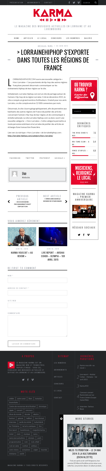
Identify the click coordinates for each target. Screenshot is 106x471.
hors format (39, 418)
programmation (15, 442)
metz (18, 434)
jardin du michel (25, 422)
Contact (58, 397)
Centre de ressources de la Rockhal (22, 406)
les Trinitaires (14, 426)
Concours (56, 38)
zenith (22, 454)
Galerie (88, 38)
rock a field (35, 442)
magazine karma (39, 430)
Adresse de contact (18, 288)
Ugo (24, 173)
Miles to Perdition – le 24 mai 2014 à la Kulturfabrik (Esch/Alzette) (85, 453)
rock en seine (14, 446)
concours (29, 410)
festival (12, 418)
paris (39, 438)
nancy (35, 434)
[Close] (61, 419)
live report (13, 430)
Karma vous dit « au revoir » (22, 254)
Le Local (42, 38)
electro (36, 414)
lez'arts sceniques (29, 426)
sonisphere (26, 450)
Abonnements (60, 370)
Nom (10, 276)
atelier (11, 399)
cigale (11, 410)
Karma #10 (84, 386)
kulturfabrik (38, 422)
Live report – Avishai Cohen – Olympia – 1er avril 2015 (53, 256)
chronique (42, 406)
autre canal (21, 399)
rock (26, 442)
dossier (27, 414)
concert (19, 410)
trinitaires (12, 454)
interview (12, 422)
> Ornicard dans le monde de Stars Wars (52, 198)
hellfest (29, 418)
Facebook (15, 158)
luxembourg (24, 430)
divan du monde (15, 414)
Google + (60, 158)
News (50, 46)
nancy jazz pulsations (17, 438)
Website (26, 177)
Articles (28, 38)
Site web (12, 301)
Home (16, 38)
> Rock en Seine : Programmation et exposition (22, 201)
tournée (44, 450)
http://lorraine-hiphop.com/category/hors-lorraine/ (30, 135)
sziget (35, 450)
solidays (34, 446)
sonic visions (14, 450)
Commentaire (14, 313)
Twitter (30, 158)
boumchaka (13, 402)
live (40, 426)
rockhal (25, 446)
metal (11, 434)
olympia (31, 438)
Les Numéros (73, 38)
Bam (30, 399)
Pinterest (45, 158)
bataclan (38, 399)
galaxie (20, 418)
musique (27, 434)
